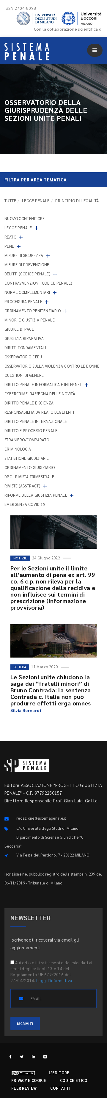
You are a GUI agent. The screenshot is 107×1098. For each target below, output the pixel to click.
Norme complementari (27, 292)
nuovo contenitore (24, 218)
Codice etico (74, 1080)
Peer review (24, 1088)
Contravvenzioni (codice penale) (38, 283)
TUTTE (10, 200)
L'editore (59, 1072)
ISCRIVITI (25, 1023)
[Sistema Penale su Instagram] (45, 1056)
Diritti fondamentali (25, 347)
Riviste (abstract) (22, 485)
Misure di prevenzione (26, 264)
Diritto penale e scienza (29, 402)
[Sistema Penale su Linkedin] (33, 1056)
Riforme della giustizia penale (35, 495)
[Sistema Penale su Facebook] (10, 1056)
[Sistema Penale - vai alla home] (26, 51)
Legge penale (36, 200)
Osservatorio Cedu (23, 356)
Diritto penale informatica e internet (43, 384)
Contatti (60, 1088)
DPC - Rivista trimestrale (29, 476)
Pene (9, 246)
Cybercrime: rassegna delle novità (39, 393)
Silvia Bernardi (25, 710)
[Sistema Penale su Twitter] (22, 1056)
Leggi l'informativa (54, 980)
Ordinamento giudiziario (29, 467)
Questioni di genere (24, 375)
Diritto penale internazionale (35, 421)
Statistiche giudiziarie (26, 458)
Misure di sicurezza (23, 255)
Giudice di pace (19, 329)
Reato (10, 236)
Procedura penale (23, 301)
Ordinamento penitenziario (32, 310)
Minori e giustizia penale (29, 319)
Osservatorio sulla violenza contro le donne (51, 365)
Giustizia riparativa (24, 338)
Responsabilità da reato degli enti (39, 412)
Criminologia (17, 448)
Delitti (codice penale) (27, 273)
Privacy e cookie (28, 1080)
